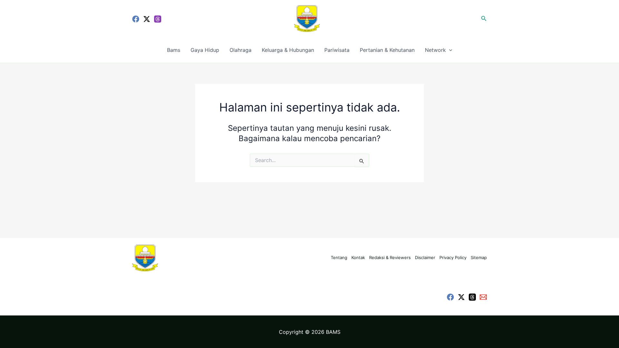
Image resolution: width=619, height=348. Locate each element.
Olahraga (240, 50)
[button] (484, 19)
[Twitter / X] (146, 19)
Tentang (339, 257)
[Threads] (157, 19)
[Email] (483, 297)
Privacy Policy (453, 257)
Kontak (358, 257)
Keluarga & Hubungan (288, 50)
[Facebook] (135, 19)
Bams (173, 50)
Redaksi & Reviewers (390, 257)
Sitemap (479, 257)
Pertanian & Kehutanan (387, 50)
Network (435, 50)
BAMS (333, 332)
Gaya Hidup (205, 50)
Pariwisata (336, 50)
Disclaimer (425, 257)
